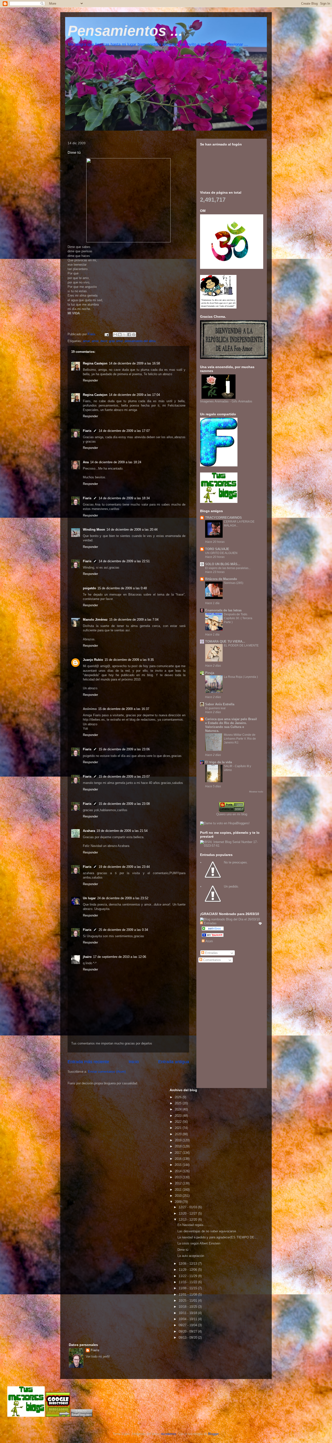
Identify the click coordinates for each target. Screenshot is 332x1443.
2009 (179, 1202)
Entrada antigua (173, 1061)
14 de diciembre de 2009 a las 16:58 (134, 363)
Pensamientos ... (125, 31)
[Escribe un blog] (119, 334)
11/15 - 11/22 (188, 1282)
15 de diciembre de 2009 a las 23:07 (124, 776)
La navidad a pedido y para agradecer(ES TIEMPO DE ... (217, 1237)
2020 (179, 1134)
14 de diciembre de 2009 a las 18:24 (115, 462)
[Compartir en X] (124, 334)
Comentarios (211, 960)
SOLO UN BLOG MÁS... (222, 564)
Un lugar (89, 898)
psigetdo (89, 588)
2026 (179, 1097)
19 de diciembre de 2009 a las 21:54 (122, 831)
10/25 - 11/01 (188, 1300)
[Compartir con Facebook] (129, 334)
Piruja (209, 673)
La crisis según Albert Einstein (198, 1243)
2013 (179, 1177)
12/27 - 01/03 (188, 1207)
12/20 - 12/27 (188, 1213)
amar (86, 341)
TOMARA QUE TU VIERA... (225, 641)
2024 (179, 1109)
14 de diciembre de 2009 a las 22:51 (124, 561)
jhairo (87, 957)
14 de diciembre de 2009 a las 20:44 (131, 529)
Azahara (89, 831)
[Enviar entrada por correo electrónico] (106, 334)
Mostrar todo (256, 791)
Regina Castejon (95, 363)
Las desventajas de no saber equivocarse (206, 1231)
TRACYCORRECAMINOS (223, 517)
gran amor (116, 341)
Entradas (211, 953)
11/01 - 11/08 (188, 1294)
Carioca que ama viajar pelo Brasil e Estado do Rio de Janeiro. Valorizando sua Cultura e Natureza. (231, 725)
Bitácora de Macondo (221, 579)
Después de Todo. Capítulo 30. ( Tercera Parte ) (238, 618)
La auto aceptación (190, 1256)
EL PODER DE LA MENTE (241, 645)
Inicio (134, 1061)
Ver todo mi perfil (98, 1356)
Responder (90, 380)
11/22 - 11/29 (188, 1276)
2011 (179, 1189)
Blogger (213, 1434)
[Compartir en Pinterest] (133, 334)
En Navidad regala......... (194, 1225)
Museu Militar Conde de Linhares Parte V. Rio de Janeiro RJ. (240, 738)
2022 (179, 1122)
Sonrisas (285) (233, 583)
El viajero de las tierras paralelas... (228, 568)
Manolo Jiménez (95, 619)
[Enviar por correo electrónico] (115, 334)
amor (95, 341)
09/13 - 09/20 (188, 1337)
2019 (179, 1140)
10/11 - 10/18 (188, 1313)
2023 (179, 1115)
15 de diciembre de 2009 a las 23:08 (124, 804)
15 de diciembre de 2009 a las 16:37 (123, 709)
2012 (179, 1183)
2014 (179, 1171)
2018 (179, 1146)
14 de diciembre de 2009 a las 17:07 (124, 431)
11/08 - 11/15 (188, 1288)
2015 (179, 1165)
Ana (86, 462)
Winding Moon (94, 529)
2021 (179, 1128)
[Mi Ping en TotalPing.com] (81, 1415)
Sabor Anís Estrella (219, 704)
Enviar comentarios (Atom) (107, 1071)
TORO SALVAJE (217, 549)
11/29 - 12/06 (188, 1269)
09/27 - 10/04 (188, 1325)
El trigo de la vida (218, 762)
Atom (209, 941)
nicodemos (168, 1434)
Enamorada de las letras (223, 610)
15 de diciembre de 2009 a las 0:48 (122, 588)
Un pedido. (231, 886)
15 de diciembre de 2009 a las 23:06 (124, 749)
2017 (179, 1152)
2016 (179, 1159)
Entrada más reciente (88, 1061)
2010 (179, 1196)
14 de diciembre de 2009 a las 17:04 (134, 395)
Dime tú (182, 1250)
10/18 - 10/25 (188, 1306)
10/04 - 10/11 (188, 1319)
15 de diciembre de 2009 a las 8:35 (129, 660)
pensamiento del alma (140, 341)
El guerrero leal (215, 708)
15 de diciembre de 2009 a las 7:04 (133, 619)
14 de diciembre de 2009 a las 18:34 (124, 498)
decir (103, 341)
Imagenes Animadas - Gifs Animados (226, 401)
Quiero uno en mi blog (231, 814)
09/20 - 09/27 (188, 1331)
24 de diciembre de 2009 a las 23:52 (122, 898)
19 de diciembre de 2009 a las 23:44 (124, 867)
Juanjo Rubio (93, 660)
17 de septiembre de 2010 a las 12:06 (119, 957)
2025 (179, 1103)
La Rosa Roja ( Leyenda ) (241, 677)
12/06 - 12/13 (188, 1263)
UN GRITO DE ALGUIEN (221, 553)
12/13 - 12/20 (188, 1219)
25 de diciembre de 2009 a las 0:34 (123, 930)
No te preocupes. (236, 862)
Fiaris (87, 431)
